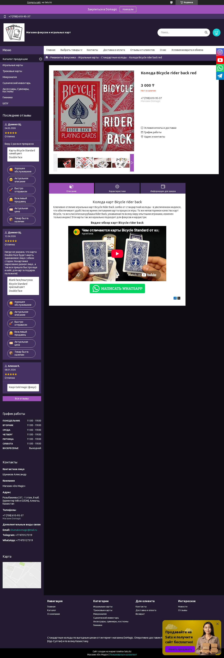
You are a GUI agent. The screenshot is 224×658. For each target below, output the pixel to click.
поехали (128, 9)
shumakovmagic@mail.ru (23, 530)
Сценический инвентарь (17, 83)
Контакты (92, 50)
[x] (178, 298)
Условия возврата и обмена (187, 50)
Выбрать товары (70, 50)
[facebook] (175, 298)
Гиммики (8, 97)
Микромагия (10, 77)
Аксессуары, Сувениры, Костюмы (16, 90)
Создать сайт (34, 2)
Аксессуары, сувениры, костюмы (110, 621)
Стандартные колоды (114, 57)
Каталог (51, 610)
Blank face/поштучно (21, 280)
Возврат (140, 614)
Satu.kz (127, 651)
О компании (53, 614)
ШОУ (5, 103)
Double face (15, 157)
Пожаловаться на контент (123, 654)
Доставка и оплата (114, 50)
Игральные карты (88, 57)
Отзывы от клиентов (142, 50)
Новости (182, 606)
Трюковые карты (12, 71)
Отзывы (182, 610)
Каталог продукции (15, 58)
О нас (163, 50)
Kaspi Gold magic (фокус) (22, 387)
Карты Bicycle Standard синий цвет (22, 152)
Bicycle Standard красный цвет (18, 285)
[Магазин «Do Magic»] (14, 32)
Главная (50, 50)
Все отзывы (22, 398)
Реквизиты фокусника (63, 57)
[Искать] (206, 32)
